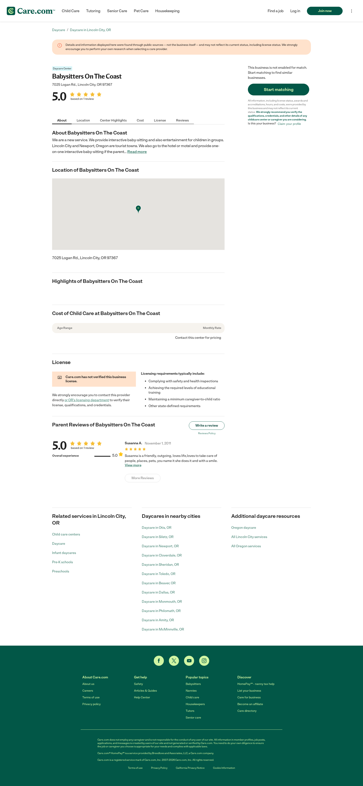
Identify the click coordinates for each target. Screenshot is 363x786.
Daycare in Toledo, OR (158, 574)
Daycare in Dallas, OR (158, 592)
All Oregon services (246, 546)
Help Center (142, 697)
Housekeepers (195, 704)
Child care (192, 697)
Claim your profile (289, 123)
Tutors (190, 711)
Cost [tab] (140, 120)
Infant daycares (64, 553)
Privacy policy (91, 704)
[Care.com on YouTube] (189, 661)
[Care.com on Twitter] (174, 661)
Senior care (193, 717)
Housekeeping (167, 11)
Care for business (249, 697)
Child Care (70, 11)
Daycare (58, 544)
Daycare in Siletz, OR (158, 537)
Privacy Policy (159, 767)
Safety (138, 684)
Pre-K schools (62, 562)
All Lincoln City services (249, 537)
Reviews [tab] (182, 120)
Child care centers (66, 534)
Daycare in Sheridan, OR (160, 565)
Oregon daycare (243, 528)
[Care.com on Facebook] (159, 661)
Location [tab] (83, 120)
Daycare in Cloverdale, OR (162, 555)
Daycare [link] (58, 30)
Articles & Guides (145, 690)
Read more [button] (137, 151)
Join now (325, 11)
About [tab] (62, 120)
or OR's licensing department (86, 400)
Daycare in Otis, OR (156, 528)
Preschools (60, 571)
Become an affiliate (250, 704)
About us (88, 684)
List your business (249, 690)
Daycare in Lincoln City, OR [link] (90, 30)
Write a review (206, 425)
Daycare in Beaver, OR (159, 583)
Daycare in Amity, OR (158, 620)
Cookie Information (224, 767)
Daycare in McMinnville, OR (163, 629)
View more (133, 465)
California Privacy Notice (190, 767)
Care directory (246, 711)
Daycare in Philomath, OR (161, 611)
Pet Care (141, 11)
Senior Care (117, 11)
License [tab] (160, 120)
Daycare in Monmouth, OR (162, 602)
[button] (295, 10)
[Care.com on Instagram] (204, 661)
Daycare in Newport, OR (160, 546)
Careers (87, 690)
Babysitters (193, 684)
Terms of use (91, 697)
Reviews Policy (207, 433)
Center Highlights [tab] (113, 120)
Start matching (278, 89)
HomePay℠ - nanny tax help (255, 684)
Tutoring (93, 11)
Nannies (191, 690)
